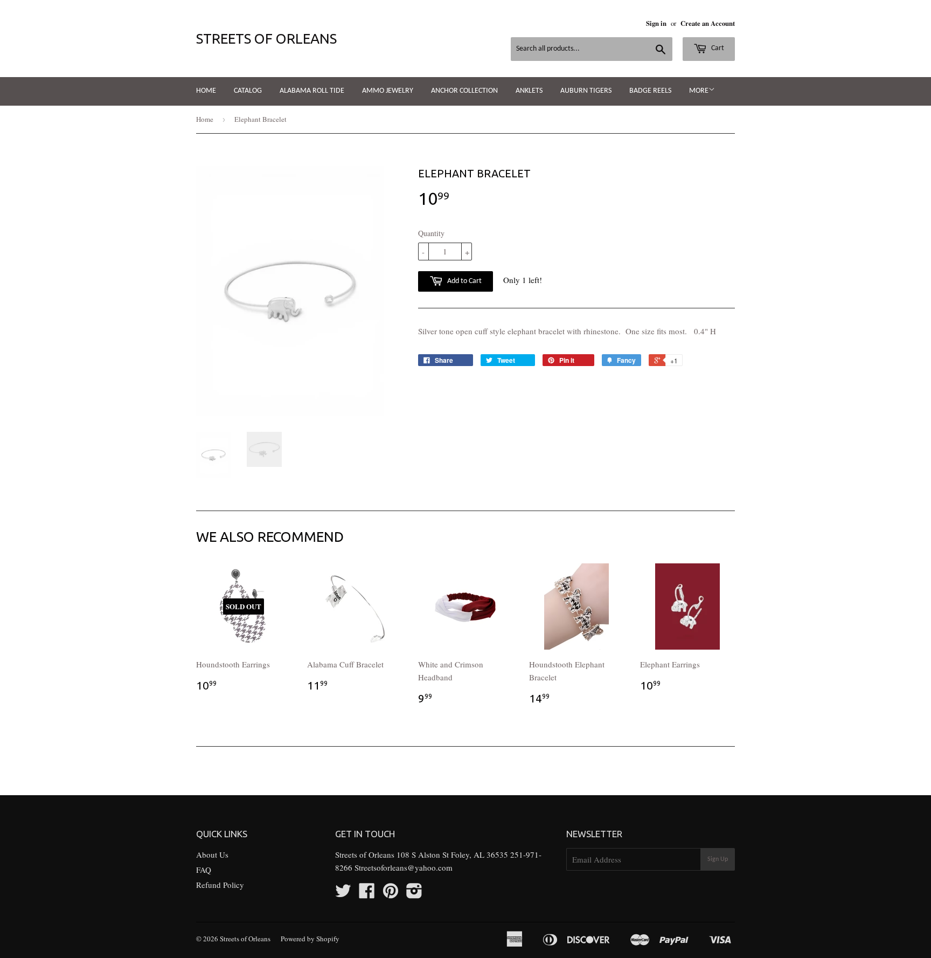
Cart (717, 48)
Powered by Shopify (310, 938)
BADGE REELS (650, 91)
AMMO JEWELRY (387, 91)
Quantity (431, 233)
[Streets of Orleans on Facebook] (367, 893)
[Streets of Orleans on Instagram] (414, 893)
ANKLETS (529, 91)
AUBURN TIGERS (586, 91)
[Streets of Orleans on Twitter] (343, 893)
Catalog (248, 91)
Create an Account (707, 23)
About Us (212, 854)
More (698, 91)
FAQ (203, 869)
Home (206, 91)
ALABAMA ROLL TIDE (312, 91)
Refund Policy (220, 884)
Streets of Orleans (266, 38)
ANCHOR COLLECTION (464, 91)
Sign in (656, 23)
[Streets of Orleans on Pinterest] (391, 893)
